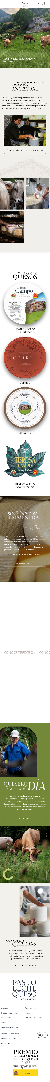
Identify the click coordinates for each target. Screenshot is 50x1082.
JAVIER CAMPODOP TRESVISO (25, 330)
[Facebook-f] (45, 1035)
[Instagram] (39, 1035)
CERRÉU (25, 383)
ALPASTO (25, 433)
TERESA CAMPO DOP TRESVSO (25, 485)
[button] (4, 3)
